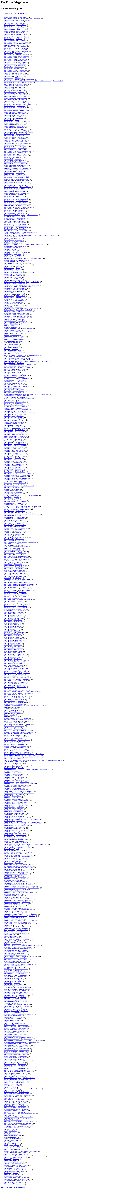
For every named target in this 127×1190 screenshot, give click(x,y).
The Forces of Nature (10, 740)
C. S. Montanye (23, 204)
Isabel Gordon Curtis (22, 930)
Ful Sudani (17, 1032)
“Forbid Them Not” (9, 232)
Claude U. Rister (20, 29)
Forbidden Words (9, 213)
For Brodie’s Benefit (9, 297)
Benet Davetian (22, 224)
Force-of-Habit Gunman (10, 668)
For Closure (7, 875)
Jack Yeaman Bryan (20, 1154)
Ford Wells (7, 1120)
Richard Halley (16, 803)
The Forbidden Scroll (10, 70)
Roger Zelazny (40, 754)
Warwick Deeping (24, 202)
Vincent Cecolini (21, 747)
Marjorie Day (25, 1053)
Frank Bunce (12, 1134)
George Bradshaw (23, 43)
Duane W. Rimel (22, 59)
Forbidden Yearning (9, 221)
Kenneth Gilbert (21, 25)
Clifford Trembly (17, 788)
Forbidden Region (9, 40)
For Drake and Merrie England (12, 1093)
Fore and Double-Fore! (10, 1170)
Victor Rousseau (22, 84)
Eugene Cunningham (20, 74)
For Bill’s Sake (8, 236)
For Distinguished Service (11, 1043)
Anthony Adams (18, 1034)
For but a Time (8, 319)
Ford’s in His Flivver (9, 1106)
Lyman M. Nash (23, 1103)
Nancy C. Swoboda (33, 514)
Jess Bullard (19, 135)
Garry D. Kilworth (17, 1120)
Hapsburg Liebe (24, 1048)
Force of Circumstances (10, 592)
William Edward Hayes (22, 179)
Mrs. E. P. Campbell (20, 522)
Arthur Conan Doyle (24, 109)
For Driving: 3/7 (8, 1096)
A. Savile (15, 1173)
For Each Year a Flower (10, 1157)
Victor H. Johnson (18, 414)
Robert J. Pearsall (18, 411)
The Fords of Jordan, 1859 (11, 1112)
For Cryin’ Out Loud (10, 922)
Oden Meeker (18, 274)
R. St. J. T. (24, 1112)
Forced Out (7, 501)
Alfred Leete (17, 634)
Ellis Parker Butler (19, 236)
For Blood (7, 247)
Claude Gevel (19, 601)
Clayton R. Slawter (19, 761)
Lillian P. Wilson (21, 1177)
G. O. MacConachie (19, 1166)
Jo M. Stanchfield (15, 716)
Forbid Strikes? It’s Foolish (11, 230)
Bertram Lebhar (22, 252)
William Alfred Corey (22, 1180)
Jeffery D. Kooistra (32, 923)
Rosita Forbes (24, 51)
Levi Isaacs (23, 437)
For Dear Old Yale (9, 998)
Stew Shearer (16, 894)
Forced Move (7, 498)
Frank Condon (20, 1171)
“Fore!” (6, 1145)
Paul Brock (21, 92)
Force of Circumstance (10, 582)
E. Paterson (16, 775)
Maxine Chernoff (18, 942)
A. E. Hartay (23, 1127)
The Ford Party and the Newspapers (14, 1089)
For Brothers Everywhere (11, 303)
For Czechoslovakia (9, 933)
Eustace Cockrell (21, 1057)
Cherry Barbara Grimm (24, 151)
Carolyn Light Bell (18, 419)
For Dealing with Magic (10, 975)
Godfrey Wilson (20, 1009)
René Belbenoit (19, 160)
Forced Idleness (8, 431)
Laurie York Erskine (22, 155)
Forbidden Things (9, 124)
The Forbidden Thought (10, 129)
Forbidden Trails (8, 160)
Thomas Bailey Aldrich (32, 285)
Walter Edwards (19, 531)
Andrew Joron (17, 548)
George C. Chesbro (19, 500)
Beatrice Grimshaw (23, 177)
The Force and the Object (11, 367)
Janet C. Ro (16, 423)
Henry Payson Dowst (15, 1138)
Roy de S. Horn (19, 76)
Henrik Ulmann (15, 937)
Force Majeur (7, 562)
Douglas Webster (24, 913)
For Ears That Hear (9, 1177)
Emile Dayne (19, 124)
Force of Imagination (10, 674)
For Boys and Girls (9, 271)
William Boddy (17, 1015)
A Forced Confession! (10, 397)
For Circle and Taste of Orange (12, 864)
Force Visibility (8, 763)
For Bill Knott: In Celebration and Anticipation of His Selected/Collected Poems (26, 235)
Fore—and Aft (8, 1162)
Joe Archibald (22, 990)
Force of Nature (8, 688)
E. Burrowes (17, 388)
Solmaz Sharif (18, 763)
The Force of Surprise (10, 694)
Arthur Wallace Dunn (25, 719)
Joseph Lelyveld (27, 386)
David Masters (25, 1118)
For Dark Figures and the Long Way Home (16, 956)
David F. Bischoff (22, 216)
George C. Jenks (20, 405)
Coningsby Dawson (24, 948)
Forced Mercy (8, 497)
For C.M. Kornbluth (9, 881)
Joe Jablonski (18, 383)
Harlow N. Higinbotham (42, 394)
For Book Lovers (9, 265)
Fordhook (7, 1022)
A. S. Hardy (21, 397)
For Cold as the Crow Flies (11, 883)
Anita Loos (27, 673)
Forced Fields (8, 425)
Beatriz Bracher (22, 556)
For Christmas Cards (9, 821)
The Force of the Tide (10, 698)
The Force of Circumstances (12, 590)
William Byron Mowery (22, 180)
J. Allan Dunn (17, 487)
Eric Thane (19, 39)
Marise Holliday (18, 811)
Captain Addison (20, 294)
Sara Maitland (19, 704)
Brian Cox (13, 1087)
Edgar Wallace (19, 722)
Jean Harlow (22, 246)
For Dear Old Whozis (10, 997)
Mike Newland (19, 118)
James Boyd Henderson (21, 427)
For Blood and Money (10, 250)
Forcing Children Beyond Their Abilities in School (18, 844)
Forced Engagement (9, 416)
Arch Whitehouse (20, 85)
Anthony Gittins (22, 148)
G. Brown (17, 400)
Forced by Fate (8, 388)
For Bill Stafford (8, 238)
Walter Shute (18, 532)
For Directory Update (10, 1031)
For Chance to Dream (10, 768)
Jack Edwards (21, 1029)
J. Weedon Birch (20, 296)
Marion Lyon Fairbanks (19, 891)
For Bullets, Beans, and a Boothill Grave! (15, 308)
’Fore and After (8, 1163)
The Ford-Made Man (10, 1064)
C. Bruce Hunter (20, 511)
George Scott (19, 194)
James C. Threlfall (22, 959)
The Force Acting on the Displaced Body (15, 355)
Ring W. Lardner (13, 1140)
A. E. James (17, 484)
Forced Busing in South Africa (12, 386)
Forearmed (7, 1176)
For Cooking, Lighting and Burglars (14, 892)
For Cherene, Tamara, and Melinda (13, 793)
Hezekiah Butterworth (23, 825)
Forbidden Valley (9, 173)
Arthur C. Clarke (29, 793)
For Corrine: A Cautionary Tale (12, 898)
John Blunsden (17, 1104)
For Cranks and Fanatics (10, 913)
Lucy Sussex (44, 361)
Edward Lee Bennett (23, 56)
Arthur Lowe (17, 637)
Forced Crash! (8, 400)
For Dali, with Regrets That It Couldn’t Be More (17, 945)
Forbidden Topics (9, 149)
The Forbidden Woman (10, 202)
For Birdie (7, 241)
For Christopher (8, 833)
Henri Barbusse (13, 342)
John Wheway (28, 869)
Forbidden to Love (9, 140)
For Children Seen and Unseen (12, 802)
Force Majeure (8, 564)
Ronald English (18, 1023)
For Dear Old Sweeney (10, 995)
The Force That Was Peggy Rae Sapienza (15, 757)
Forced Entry (7, 419)
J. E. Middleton (20, 827)
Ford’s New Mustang (10, 1110)
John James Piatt (20, 766)
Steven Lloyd (15, 543)
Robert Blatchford (22, 358)
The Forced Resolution (10, 509)
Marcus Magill (18, 640)
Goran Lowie (25, 579)
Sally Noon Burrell (20, 453)
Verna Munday (20, 518)
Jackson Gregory (22, 375)
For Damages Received (10, 948)
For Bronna (7, 300)
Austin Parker (18, 465)
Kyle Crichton (22, 997)
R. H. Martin (17, 643)
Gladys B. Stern (20, 609)
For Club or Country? (10, 877)
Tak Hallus (20, 701)
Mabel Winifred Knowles (25, 207)
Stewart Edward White (20, 444)
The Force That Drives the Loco (13, 752)
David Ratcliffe (20, 101)
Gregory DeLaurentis (27, 751)
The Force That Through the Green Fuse (15, 755)
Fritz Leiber (19, 261)
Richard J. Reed (15, 758)
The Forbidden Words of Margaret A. (14, 215)
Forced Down (8, 409)
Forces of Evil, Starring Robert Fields (14, 730)
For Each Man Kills (9, 1152)
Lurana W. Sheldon (24, 509)
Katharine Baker (25, 1037)
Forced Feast (7, 423)
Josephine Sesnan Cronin (27, 486)
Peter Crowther (22, 222)
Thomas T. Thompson (22, 184)
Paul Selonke (19, 171)
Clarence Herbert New (24, 1124)
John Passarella (19, 743)
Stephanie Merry (30, 920)
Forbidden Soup (8, 88)
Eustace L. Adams (20, 445)
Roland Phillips (24, 1050)
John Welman (19, 185)
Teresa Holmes (32, 914)
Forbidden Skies (8, 85)
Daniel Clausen (31, 104)
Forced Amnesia (8, 383)
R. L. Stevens (21, 212)
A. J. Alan (15, 771)
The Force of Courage (10, 593)
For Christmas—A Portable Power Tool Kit (16, 819)
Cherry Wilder (22, 154)
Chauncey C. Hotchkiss (27, 584)
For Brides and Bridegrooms (12, 286)
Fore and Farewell (9, 1171)
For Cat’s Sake (8, 339)
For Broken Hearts (9, 299)
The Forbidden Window (10, 199)
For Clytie (7, 880)
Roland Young (18, 663)
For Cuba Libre (8, 925)
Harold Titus (17, 277)
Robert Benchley (18, 615)
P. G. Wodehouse (14, 1143)
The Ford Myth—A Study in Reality (14, 1070)
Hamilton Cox (23, 476)
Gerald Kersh (24, 227)
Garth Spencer (21, 65)
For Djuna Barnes (9, 1062)
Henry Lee (16, 498)
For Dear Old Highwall (10, 992)
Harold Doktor (22, 112)
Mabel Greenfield (20, 176)
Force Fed (7, 543)
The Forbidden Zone (9, 222)
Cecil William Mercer (20, 568)
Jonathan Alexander (20, 574)
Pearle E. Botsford (20, 450)
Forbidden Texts (8, 117)
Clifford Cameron (20, 455)
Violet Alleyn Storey (19, 813)
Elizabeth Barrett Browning (29, 506)
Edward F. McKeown (20, 729)
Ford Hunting (8, 1023)
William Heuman (33, 308)
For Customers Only (9, 928)
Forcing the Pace (8, 863)
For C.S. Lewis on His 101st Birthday (14, 923)
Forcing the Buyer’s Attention (12, 855)
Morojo (17, 970)
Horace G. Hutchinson (23, 679)
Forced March (8, 489)
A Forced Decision (9, 406)
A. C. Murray (21, 878)
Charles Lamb (20, 632)
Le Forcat (6, 335)
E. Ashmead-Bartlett (24, 856)
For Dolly (7, 1084)
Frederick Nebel (20, 45)
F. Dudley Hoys (20, 126)
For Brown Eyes (8, 305)
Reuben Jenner (21, 113)
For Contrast (7, 891)
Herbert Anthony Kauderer (24, 412)
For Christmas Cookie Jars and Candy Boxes (16, 822)
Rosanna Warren (16, 796)
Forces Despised (8, 722)
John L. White (16, 302)
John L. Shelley (22, 37)
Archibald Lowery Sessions (23, 265)
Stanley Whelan (30, 79)
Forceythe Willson (9, 766)
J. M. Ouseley (24, 874)
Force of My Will (9, 685)
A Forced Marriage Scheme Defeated (14, 495)
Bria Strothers (33, 956)
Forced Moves (8, 500)
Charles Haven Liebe (26, 1046)
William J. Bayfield (23, 48)
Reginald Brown (26, 478)
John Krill (17, 631)
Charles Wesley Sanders (21, 441)
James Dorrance (20, 32)
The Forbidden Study (10, 107)
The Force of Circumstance (11, 584)
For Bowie (7, 269)
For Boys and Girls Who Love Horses (14, 272)
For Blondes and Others (10, 246)
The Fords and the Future (11, 1099)
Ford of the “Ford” (9, 1076)
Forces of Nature (8, 738)
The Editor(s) (24, 230)
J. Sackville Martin (15, 1146)
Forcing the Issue (8, 860)
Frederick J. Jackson (23, 316)
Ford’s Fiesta (7, 1104)
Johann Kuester (18, 931)
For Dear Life (8, 976)
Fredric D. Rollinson (22, 911)
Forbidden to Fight (9, 135)
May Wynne (21, 208)
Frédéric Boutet (23, 582)
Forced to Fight (8, 528)
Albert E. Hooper (24, 987)
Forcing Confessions (9, 847)
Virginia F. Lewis (15, 713)
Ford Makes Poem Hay (10, 1068)
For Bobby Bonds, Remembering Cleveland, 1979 (18, 258)
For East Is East (8, 1182)
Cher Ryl (16, 497)
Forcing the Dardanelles (10, 856)
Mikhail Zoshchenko (19, 799)
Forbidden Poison (9, 22)
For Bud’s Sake (8, 307)
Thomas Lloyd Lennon (24, 989)
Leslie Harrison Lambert (19, 774)
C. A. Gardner (22, 961)
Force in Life (7, 550)
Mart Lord (17, 635)
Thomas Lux (53, 235)
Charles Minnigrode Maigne (20, 900)
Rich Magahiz (21, 356)
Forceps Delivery (9, 704)
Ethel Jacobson (21, 917)
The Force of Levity (9, 679)
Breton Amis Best (21, 96)
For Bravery (7, 283)
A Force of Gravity (9, 610)
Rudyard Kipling (22, 1082)
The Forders (7, 1008)
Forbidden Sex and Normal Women (14, 79)
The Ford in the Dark (10, 1029)
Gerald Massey (21, 807)
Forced (6, 372)
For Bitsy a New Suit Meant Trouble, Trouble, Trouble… (19, 244)
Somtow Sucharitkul (33, 888)
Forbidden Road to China (11, 51)
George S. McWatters (32, 495)
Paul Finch (17, 727)
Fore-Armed (7, 1173)
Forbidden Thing (8, 123)
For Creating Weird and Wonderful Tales (15, 914)
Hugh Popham (17, 578)
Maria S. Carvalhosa (23, 557)
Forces (6, 708)
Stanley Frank (23, 995)
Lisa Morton (30, 732)
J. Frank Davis (26, 902)
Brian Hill (17, 627)
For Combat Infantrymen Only (12, 884)
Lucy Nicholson (23, 800)
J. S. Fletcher (20, 196)
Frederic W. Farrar (25, 598)
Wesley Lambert (20, 40)
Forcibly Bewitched (9, 839)
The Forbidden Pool (9, 25)
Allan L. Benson (25, 939)
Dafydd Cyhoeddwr (18, 300)
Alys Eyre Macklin (23, 587)
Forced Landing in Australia (11, 475)
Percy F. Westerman (26, 1039)
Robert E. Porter (27, 802)
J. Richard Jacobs (21, 610)
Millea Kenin (22, 671)
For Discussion (8, 1034)
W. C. (17, 849)
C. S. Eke (16, 489)
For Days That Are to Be (11, 964)
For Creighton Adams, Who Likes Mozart (15, 916)
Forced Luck (7, 487)
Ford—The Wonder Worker (11, 1117)
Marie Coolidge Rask (17, 333)
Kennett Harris (22, 603)
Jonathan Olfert (19, 836)
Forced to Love (8, 534)
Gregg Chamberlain (34, 18)
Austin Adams (18, 307)
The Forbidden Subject (10, 109)
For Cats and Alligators (10, 338)
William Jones (27, 864)
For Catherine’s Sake (10, 336)
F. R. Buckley (18, 617)
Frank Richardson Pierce (23, 134)
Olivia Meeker (18, 275)
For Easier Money (9, 1180)
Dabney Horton (23, 992)
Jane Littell (18, 534)
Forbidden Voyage (9, 190)
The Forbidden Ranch (10, 28)
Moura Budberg (17, 797)
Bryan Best (25, 42)
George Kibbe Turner (25, 721)
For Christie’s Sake (9, 807)
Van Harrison (17, 626)
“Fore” (6, 1146)
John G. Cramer (22, 698)
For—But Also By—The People (13, 317)
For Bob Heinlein (9, 261)
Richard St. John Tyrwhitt (28, 1113)
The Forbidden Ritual (10, 43)
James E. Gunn (22, 1106)
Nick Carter (19, 403)
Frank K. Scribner (20, 472)
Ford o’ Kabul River (9, 1082)
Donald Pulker (21, 503)
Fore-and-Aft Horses (9, 1165)
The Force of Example (10, 599)
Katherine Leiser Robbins (22, 746)
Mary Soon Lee (13, 936)
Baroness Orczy (27, 1123)
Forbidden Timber (9, 134)
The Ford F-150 (8, 1012)
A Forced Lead (8, 483)
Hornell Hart (17, 490)
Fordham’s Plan (8, 1020)
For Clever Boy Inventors (11, 874)
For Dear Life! (8, 984)
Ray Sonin (17, 657)
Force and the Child (9, 366)
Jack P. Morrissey (19, 431)
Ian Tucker (20, 1001)
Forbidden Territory (9, 113)
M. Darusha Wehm (17, 576)
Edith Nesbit (20, 648)
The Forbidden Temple (10, 110)
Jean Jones (14, 560)
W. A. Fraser (21, 336)
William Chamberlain (28, 884)
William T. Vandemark (19, 846)
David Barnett (58, 760)
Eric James (19, 87)
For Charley (7, 786)
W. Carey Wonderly (17, 269)
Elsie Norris (22, 592)
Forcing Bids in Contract (11, 842)
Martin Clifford (21, 137)
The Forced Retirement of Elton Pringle (15, 514)
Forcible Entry (8, 838)
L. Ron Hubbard (20, 190)
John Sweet (36, 945)
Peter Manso (18, 1012)
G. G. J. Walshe (24, 842)
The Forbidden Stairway (10, 95)
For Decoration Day (9, 1004)
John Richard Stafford (21, 528)
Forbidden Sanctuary (10, 62)
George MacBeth (22, 933)
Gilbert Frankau (13, 344)
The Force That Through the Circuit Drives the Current (19, 754)
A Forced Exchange (9, 422)
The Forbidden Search (10, 71)
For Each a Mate (8, 1149)
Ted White (20, 219)
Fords (5, 1098)
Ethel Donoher (25, 830)
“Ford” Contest (8, 969)
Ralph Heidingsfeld (20, 93)
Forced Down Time (9, 412)
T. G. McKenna (27, 898)
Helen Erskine (19, 1149)
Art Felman (22, 1028)
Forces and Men (8, 718)
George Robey (20, 780)
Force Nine (7, 576)
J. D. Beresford (18, 564)
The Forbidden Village (10, 188)
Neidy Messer (23, 690)
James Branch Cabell (25, 1126)
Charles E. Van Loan (23, 297)
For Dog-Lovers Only (10, 1081)
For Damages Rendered (10, 950)
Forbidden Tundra (9, 171)
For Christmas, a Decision (11, 817)
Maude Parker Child (23, 314)
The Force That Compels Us (12, 751)
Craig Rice (20, 652)
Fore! (5, 1129)
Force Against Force (9, 356)
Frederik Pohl (21, 881)
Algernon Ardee (13, 1129)
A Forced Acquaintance (10, 378)
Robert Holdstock (15, 330)
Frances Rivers (22, 606)
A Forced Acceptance (10, 375)
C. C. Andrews (19, 1182)
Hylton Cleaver (22, 107)
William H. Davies (22, 680)
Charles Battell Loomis (23, 1060)
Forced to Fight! (8, 531)
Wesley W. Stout (19, 433)
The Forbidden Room (10, 56)
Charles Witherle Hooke (24, 132)
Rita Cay (20, 694)
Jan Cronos (15, 1176)
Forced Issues (8, 442)
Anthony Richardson (19, 654)
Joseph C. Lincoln (25, 367)
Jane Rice (19, 157)
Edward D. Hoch (22, 210)
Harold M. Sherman (24, 1170)
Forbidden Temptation (10, 112)
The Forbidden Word (10, 210)
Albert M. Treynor (21, 553)
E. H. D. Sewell (22, 596)
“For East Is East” (9, 1184)
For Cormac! (7, 894)
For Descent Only (9, 1009)
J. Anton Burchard (22, 1056)
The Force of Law (9, 677)
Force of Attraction (9, 581)
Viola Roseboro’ (22, 607)
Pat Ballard (22, 338)
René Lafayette (20, 191)
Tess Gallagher (39, 705)
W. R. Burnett (20, 777)
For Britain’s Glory (9, 293)
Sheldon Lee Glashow (24, 740)
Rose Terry (15, 243)
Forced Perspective (9, 503)
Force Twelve (8, 761)
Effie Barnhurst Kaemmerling (25, 364)
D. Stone (17, 1020)
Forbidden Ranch (9, 29)
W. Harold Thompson (20, 660)
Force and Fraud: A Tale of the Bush (14, 360)
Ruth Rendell (17, 981)
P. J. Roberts (18, 53)
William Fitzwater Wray (15, 352)
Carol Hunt (21, 1081)
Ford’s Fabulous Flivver (10, 1103)
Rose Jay (19, 821)
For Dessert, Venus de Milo (11, 1011)
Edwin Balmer (19, 448)
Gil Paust (21, 832)
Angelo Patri (19, 735)
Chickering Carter (21, 402)
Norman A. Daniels (18, 391)
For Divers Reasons (9, 1054)
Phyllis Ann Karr (22, 70)
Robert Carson (22, 313)
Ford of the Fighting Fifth (11, 1073)
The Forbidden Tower (10, 151)
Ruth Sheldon (23, 950)
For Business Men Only (10, 311)
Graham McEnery (15, 374)
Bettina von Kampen (31, 1151)
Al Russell (19, 870)
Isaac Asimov (20, 726)
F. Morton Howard (18, 699)
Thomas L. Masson (21, 428)
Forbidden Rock (8, 53)
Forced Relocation (9, 508)
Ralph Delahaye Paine (22, 1000)
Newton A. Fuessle (19, 1101)
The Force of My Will (10, 684)
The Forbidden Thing (10, 121)
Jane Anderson (22, 46)
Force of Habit (8, 612)
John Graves (17, 624)
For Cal (6, 330)
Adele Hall (20, 526)
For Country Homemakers (11, 903)
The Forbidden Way (9, 196)
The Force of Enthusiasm (11, 598)
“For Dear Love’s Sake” (10, 987)
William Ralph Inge (27, 286)
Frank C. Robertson (20, 162)
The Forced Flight (9, 428)
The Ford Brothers (9, 965)
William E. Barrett (22, 1054)
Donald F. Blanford (20, 676)
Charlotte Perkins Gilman (33, 1089)
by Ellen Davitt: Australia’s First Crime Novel (21, 361)
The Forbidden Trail (9, 155)
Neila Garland (20, 141)
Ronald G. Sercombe (21, 226)
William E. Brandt (24, 1051)
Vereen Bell (25, 765)
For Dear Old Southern (10, 994)
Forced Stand (7, 523)
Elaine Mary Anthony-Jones (30, 691)
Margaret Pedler (21, 687)
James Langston (20, 998)
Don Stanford (22, 71)
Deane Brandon (19, 451)
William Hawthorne (24, 994)
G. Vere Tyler (20, 384)
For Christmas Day (9, 825)
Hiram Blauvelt (22, 1064)
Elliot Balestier (18, 439)
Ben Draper (23, 1073)
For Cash (6, 333)
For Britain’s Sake (9, 294)
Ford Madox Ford (9, 1065)
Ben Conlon (22, 908)
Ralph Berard (19, 895)
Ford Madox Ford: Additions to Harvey (15, 1067)
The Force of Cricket (10, 596)
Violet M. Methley (20, 430)
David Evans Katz (21, 193)
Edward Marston (18, 641)
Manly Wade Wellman (24, 724)
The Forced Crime (9, 402)
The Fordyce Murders (10, 1124)
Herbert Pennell (22, 962)
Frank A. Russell (20, 470)
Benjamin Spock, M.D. (40, 844)
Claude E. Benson (24, 110)
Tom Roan (19, 36)
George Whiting (41, 244)
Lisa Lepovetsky (18, 417)
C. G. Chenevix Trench (29, 1078)
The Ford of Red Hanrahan (11, 1071)
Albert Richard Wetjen (15, 350)
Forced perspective (9, 504)
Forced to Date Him (9, 526)
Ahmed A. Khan (20, 581)
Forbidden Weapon (9, 198)
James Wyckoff (24, 733)
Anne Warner (19, 685)
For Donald (7, 1085)
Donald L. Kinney (27, 855)
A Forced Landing (9, 456)
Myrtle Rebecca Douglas (21, 969)
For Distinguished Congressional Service (15, 1040)
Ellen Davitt (29, 360)
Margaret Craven (21, 221)
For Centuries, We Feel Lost (12, 579)
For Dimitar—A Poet (10, 1025)
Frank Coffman (20, 213)
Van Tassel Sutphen (19, 571)
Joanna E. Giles (18, 621)
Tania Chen (16, 875)
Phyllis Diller (12, 1137)
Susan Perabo (21, 369)
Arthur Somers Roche (19, 283)
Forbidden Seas (8, 73)
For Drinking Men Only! (11, 1095)
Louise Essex (23, 436)
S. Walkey (26, 1093)
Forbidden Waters (9, 193)
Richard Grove (31, 730)
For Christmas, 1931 (9, 814)
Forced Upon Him (9, 539)
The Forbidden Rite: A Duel (11, 42)
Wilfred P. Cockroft (24, 188)
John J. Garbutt (19, 459)
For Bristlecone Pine (9, 288)
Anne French (21, 684)
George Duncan (14, 1145)
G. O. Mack (17, 1168)
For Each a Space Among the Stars (13, 1151)
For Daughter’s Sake (9, 959)
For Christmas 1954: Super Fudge (13, 816)
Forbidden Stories (9, 101)
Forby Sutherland (9, 322)
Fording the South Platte (10, 1028)
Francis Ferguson (19, 458)
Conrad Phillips (28, 473)
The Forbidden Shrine (10, 82)
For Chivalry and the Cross (11, 805)
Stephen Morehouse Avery (21, 409)
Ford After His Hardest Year (11, 939)
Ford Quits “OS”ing (9, 1090)
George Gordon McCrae (22, 322)
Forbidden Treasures (9, 169)
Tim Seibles (23, 303)
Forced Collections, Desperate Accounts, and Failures (18, 394)
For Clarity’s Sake (9, 870)
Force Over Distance (9, 701)
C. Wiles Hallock (22, 922)
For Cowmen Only (9, 911)
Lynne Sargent (41, 1156)
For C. (6, 324)
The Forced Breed (9, 384)
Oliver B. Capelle (22, 146)
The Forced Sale (8, 522)
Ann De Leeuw (28, 317)
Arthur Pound (30, 1070)
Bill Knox (17, 629)
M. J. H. (15, 906)
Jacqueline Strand (20, 492)
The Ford (6, 937)
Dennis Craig (19, 22)
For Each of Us (8, 1154)
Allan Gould (14, 327)
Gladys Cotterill (28, 867)
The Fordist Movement (10, 1051)
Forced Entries (8, 417)
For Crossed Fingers (9, 917)
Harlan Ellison (23, 749)
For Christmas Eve (9, 827)
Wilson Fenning (18, 620)
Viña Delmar (13, 708)
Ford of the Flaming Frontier (12, 1075)
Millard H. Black (15, 707)
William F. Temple (22, 1152)
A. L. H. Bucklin (20, 31)
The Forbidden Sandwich (11, 68)
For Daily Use (8, 942)
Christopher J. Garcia (35, 757)
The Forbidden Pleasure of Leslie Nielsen (15, 18)
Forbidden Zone (8, 226)
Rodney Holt (19, 479)
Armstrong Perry (19, 467)
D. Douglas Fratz (20, 218)
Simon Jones (21, 250)
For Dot (6, 1087)
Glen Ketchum (20, 1184)
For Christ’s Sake (9, 835)
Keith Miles (17, 646)
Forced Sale (7, 520)
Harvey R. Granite (15, 712)
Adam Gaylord (18, 425)
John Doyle (19, 23)
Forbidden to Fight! (9, 137)
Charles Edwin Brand (27, 1117)
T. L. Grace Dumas (18, 1085)
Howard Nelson (21, 169)
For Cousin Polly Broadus (11, 909)
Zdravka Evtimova (23, 1025)
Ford (5, 934)
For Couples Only (9, 905)
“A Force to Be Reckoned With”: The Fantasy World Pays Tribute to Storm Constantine (28, 760)
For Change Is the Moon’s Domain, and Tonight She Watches (21, 769)
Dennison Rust (22, 595)
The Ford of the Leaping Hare (12, 1078)
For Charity (7, 771)
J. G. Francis (18, 481)
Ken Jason (15, 249)
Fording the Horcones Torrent (12, 1026)
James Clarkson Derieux (35, 1040)
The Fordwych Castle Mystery (12, 1123)
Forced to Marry (8, 536)
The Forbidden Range (10, 37)
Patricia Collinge (18, 810)
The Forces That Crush (10, 749)
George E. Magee (20, 517)
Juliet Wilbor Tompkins (19, 786)
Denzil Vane (17, 986)
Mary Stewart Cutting (23, 1179)
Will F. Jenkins (22, 64)
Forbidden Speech (9, 90)
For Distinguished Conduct (11, 1037)
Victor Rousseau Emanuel (25, 82)
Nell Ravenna (18, 570)
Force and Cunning (9, 358)
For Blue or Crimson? (10, 252)
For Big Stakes (8, 233)
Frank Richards (21, 953)
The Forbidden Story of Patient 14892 (14, 104)
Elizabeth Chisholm (22, 1004)
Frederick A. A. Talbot (24, 696)
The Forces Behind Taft (10, 719)
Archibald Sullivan (21, 406)
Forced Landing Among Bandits (13, 473)
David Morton (19, 257)
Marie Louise (20, 366)
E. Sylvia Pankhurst (18, 841)
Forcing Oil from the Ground (12, 852)
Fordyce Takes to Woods (11, 1127)
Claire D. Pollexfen (23, 785)
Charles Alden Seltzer (21, 163)
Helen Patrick (18, 651)
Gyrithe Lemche (18, 978)
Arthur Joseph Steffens (24, 398)
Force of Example (9, 601)
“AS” (18, 1090)
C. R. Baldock (24, 1043)
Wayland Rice (17, 392)
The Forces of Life (9, 735)
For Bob (6, 255)
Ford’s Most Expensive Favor (12, 1109)
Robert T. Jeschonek (21, 512)
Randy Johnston (19, 117)
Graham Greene (20, 1065)
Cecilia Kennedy (22, 17)
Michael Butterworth (19, 789)
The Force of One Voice (10, 690)
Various (17, 120)
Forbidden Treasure (9, 165)
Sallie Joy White (19, 305)
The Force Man (8, 574)
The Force (7, 349)
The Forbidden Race (9, 26)
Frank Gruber (18, 461)
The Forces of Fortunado (11, 733)
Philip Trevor (19, 863)
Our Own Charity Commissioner (26, 232)
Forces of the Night (9, 747)
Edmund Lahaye (16, 335)
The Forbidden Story (10, 103)
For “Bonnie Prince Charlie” (12, 263)
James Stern (15, 349)
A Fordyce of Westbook (10, 1126)
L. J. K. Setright (22, 1110)
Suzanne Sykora (21, 288)
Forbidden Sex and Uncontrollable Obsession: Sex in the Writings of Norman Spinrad (27, 81)
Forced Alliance (8, 380)
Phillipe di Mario (25, 1045)
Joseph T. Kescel (14, 372)
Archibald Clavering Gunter (25, 103)
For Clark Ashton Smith (10, 872)
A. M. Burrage (22, 57)
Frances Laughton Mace (26, 964)
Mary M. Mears (19, 123)
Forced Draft (7, 414)
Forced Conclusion (9, 395)
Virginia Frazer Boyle (26, 909)
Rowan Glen (17, 623)
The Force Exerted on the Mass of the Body (16, 542)
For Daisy (7, 944)
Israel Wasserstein (45, 769)
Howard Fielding (22, 131)
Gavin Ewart (22, 341)
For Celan (7, 560)
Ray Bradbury (13, 1131)
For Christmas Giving (10, 828)
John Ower (32, 916)
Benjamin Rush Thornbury (17, 1148)
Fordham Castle (8, 1017)
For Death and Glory (10, 1001)
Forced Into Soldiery (9, 434)
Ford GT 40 (7, 1015)
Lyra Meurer (18, 88)
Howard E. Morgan (23, 28)
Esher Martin (20, 166)
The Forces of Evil (9, 726)
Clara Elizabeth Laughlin (19, 501)
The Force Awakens (9, 369)
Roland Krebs (30, 892)
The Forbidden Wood (10, 207)
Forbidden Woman (9, 201)
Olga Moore (24, 889)
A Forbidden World (9, 216)
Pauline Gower (21, 955)
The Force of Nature (9, 687)
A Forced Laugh (8, 481)
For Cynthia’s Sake (9, 930)
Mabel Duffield (19, 536)
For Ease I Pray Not (9, 1179)
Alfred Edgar (21, 26)
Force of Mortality (9, 682)
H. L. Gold (17, 545)
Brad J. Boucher (19, 73)
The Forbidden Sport (10, 92)
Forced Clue (7, 391)
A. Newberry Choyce (22, 972)
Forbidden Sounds (9, 87)
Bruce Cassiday (34, 819)
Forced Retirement (9, 511)
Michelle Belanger (22, 20)
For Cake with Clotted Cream (12, 328)
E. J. (16, 515)
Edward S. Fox (23, 668)
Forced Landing (8, 445)
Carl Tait (22, 68)
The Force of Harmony (10, 671)
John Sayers (18, 688)
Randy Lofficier (19, 567)
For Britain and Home (10, 291)
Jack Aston (20, 814)
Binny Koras (15, 880)
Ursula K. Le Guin (20, 238)
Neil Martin (18, 78)
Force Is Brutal (8, 554)
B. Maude (17, 838)
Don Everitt (24, 1011)
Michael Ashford (19, 447)
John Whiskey (18, 662)
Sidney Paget (17, 979)
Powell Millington (26, 590)
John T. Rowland (19, 1162)
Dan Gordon (20, 1059)
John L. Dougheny (21, 279)
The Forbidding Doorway (11, 227)
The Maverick (22, 593)
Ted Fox (21, 670)
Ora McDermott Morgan (22, 260)
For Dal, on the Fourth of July (12, 947)
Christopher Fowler (22, 839)
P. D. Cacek (20, 504)
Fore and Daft (8, 1166)
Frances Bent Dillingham (25, 599)
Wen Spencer (17, 254)
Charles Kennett (26, 475)
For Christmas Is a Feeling (11, 830)
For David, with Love (10, 961)
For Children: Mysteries (10, 800)
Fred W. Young (22, 291)
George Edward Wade (22, 782)
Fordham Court (8, 1018)
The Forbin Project (9, 240)
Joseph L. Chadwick (22, 201)
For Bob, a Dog (8, 257)
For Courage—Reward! (10, 908)
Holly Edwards (14, 710)
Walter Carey (19, 850)
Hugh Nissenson (19, 858)
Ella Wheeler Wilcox (21, 90)
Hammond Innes (19, 464)
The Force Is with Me (10, 556)
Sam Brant (15, 520)
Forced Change (8, 389)
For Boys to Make (9, 279)
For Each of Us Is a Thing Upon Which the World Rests (19, 1156)
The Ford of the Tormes (10, 1079)
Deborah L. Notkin (58, 81)
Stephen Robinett (22, 702)
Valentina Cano (14, 324)
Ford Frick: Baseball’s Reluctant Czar (14, 1014)
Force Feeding (8, 545)
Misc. (20, 967)
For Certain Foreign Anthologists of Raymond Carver (18, 705)
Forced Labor (8, 444)
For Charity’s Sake (9, 777)
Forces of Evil (8, 727)
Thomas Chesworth (19, 442)
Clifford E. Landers (23, 559)
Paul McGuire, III (23, 152)
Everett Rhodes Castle (25, 311)
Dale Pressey (20, 416)
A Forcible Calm (8, 836)
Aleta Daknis (18, 738)
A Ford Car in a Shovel (10, 967)
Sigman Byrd (23, 95)
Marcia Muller (20, 127)
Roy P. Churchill (19, 380)
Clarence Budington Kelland (24, 310)
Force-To (6, 758)
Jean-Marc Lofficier (20, 565)
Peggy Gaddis (18, 339)
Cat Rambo (21, 99)
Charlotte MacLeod (19, 638)
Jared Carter (12, 934)
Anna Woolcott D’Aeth (21, 736)
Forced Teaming (8, 525)
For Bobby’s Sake (9, 260)
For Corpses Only (9, 895)
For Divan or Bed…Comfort (12, 1053)
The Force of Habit (9, 613)
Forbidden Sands (8, 67)
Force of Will (7, 699)
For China (7, 803)
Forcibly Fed (7, 841)
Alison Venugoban (21, 835)
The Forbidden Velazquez (11, 187)
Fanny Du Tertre (18, 984)
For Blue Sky (7, 254)
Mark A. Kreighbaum (34, 755)
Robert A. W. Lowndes (21, 718)
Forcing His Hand (9, 849)
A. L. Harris (19, 149)
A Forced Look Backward (11, 486)
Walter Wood (16, 1008)
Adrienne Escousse (21, 140)
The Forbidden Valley (10, 177)
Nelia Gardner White (23, 60)
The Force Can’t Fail (10, 370)
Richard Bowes (19, 1018)
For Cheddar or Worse (10, 791)
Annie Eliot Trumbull (20, 483)
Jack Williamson (23, 199)
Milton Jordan (37, 258)
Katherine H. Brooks (15, 1132)
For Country (7, 900)
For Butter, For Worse (10, 321)
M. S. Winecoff (27, 866)
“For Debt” (7, 1003)
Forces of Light (8, 736)
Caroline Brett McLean (22, 677)
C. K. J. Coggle (20, 456)
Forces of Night (8, 746)
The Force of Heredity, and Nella (13, 673)
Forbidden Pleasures (9, 20)
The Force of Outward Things (12, 691)
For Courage (7, 906)
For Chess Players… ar (10, 794)
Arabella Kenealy (24, 378)
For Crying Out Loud (10, 919)
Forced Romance (8, 517)
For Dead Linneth (9, 972)
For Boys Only (8, 274)
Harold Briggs (20, 1062)
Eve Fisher (15, 247)
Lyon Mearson (18, 645)
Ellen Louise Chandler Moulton (23, 927)
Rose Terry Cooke (17, 241)
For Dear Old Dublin (10, 989)
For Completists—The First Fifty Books (15, 886)
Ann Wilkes (21, 768)
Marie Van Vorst (21, 408)
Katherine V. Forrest (19, 562)
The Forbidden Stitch (10, 99)
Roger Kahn (30, 1014)
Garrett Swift (21, 434)
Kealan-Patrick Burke (19, 420)
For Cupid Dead (8, 927)
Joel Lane (20, 919)
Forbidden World (8, 218)
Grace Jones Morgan (23, 54)
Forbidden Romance (9, 54)
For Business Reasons (10, 313)
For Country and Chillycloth (12, 902)
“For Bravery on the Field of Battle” (14, 285)
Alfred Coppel (20, 198)
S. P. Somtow (31, 886)
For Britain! (7, 289)
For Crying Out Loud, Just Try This (14, 920)
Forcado (6, 327)
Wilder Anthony (20, 173)
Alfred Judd (20, 293)
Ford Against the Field (10, 941)
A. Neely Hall (20, 280)
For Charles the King (10, 785)
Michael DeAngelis (24, 872)
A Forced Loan (8, 484)
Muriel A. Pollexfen (25, 187)
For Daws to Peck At (10, 962)
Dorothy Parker (22, 604)
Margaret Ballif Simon (27, 883)
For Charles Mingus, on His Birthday (14, 783)
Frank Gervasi (32, 1042)
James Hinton (13, 346)
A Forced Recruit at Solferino (12, 506)
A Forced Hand (8, 430)
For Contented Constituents (11, 889)
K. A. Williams (19, 381)
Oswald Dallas (25, 805)
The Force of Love (9, 680)
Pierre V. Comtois (21, 395)
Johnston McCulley (21, 551)
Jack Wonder (18, 529)
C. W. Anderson (18, 612)
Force (5, 342)
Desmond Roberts (22, 98)
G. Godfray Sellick (24, 1092)
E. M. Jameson (27, 693)
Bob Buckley (18, 389)
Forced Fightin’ (8, 427)
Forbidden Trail (8, 159)
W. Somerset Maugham (27, 589)
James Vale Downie (25, 1095)
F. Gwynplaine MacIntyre (25, 791)
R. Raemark (18, 469)
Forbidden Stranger (9, 106)
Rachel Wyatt (24, 817)
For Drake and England (10, 1092)
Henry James (18, 1017)
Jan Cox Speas (21, 106)
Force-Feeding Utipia (10, 546)
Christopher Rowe (34, 355)
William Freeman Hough (22, 34)
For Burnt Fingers (9, 310)
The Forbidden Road (10, 46)
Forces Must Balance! (10, 724)
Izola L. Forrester (18, 976)
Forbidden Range (9, 31)
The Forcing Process (9, 853)
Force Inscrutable (9, 551)
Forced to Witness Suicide (11, 537)
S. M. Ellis (14, 1022)
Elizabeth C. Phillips (36, 824)
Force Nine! (7, 578)
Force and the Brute (9, 363)
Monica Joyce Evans (20, 525)
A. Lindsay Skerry (22, 655)
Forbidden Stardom (9, 96)
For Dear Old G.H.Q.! (10, 990)
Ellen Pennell (24, 903)
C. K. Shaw (16, 523)
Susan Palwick (18, 649)
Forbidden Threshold (10, 131)
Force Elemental (8, 540)
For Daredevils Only (9, 955)
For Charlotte (7, 789)
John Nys (12, 715)
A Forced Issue (8, 439)
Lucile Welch (20, 145)
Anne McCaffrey (25, 1071)
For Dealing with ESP (10, 973)
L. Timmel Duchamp (32, 215)
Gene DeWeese (22, 62)
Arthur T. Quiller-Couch (25, 1079)
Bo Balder (33, 542)
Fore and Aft (7, 1159)
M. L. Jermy (18, 741)
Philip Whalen (14, 325)
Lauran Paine (22, 229)
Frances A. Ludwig (17, 944)
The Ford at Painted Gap (11, 958)
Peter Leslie (17, 1036)
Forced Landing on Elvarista (12, 478)
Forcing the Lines (9, 861)
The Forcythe (7, 931)
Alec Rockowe (21, 205)
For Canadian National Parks (12, 331)
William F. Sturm (23, 941)
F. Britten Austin (19, 540)
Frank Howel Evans (18, 289)
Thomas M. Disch (24, 129)
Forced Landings (8, 479)
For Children (7, 797)
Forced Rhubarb (8, 515)
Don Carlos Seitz (14, 347)
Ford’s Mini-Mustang (10, 1107)
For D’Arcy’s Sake (9, 951)
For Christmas (8, 810)
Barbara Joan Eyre (21, 779)
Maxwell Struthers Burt (20, 618)
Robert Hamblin (27, 947)
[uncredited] (21, 50)
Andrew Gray (22, 877)
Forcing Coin (7, 846)
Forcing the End (8, 858)
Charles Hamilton (21, 138)
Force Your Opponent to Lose (12, 765)
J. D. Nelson (30, 783)
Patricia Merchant (23, 168)
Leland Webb (23, 1157)
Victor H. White (20, 897)
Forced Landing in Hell (10, 476)
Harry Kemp (19, 299)
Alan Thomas (18, 659)
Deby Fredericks (20, 905)
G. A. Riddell (20, 1076)
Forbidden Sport (8, 93)
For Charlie (7, 788)
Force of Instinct (8, 676)
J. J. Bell (19, 613)
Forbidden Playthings (10, 17)
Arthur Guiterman (22, 1165)
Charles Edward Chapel (23, 847)
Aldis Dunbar (20, 363)
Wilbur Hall (16, 772)
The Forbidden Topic (10, 146)
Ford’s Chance (8, 1101)
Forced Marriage (8, 492)
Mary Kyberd (18, 833)
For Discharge (8, 1032)
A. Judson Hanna (22, 121)
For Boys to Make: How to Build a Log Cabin (16, 282)
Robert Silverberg (21, 682)
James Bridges (20, 240)
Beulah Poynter (19, 67)
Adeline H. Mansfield (37, 822)
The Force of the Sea (10, 696)
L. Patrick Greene (21, 174)
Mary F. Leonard (25, 585)
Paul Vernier (20, 853)
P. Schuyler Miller (23, 546)
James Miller (20, 115)
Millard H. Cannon (22, 928)
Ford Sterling (7, 1115)
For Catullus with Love (10, 341)
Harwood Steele (22, 370)
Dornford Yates (18, 573)
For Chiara (7, 796)
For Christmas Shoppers (10, 832)
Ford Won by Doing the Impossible (13, 1121)
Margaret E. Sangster (23, 1006)
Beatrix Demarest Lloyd (23, 165)
